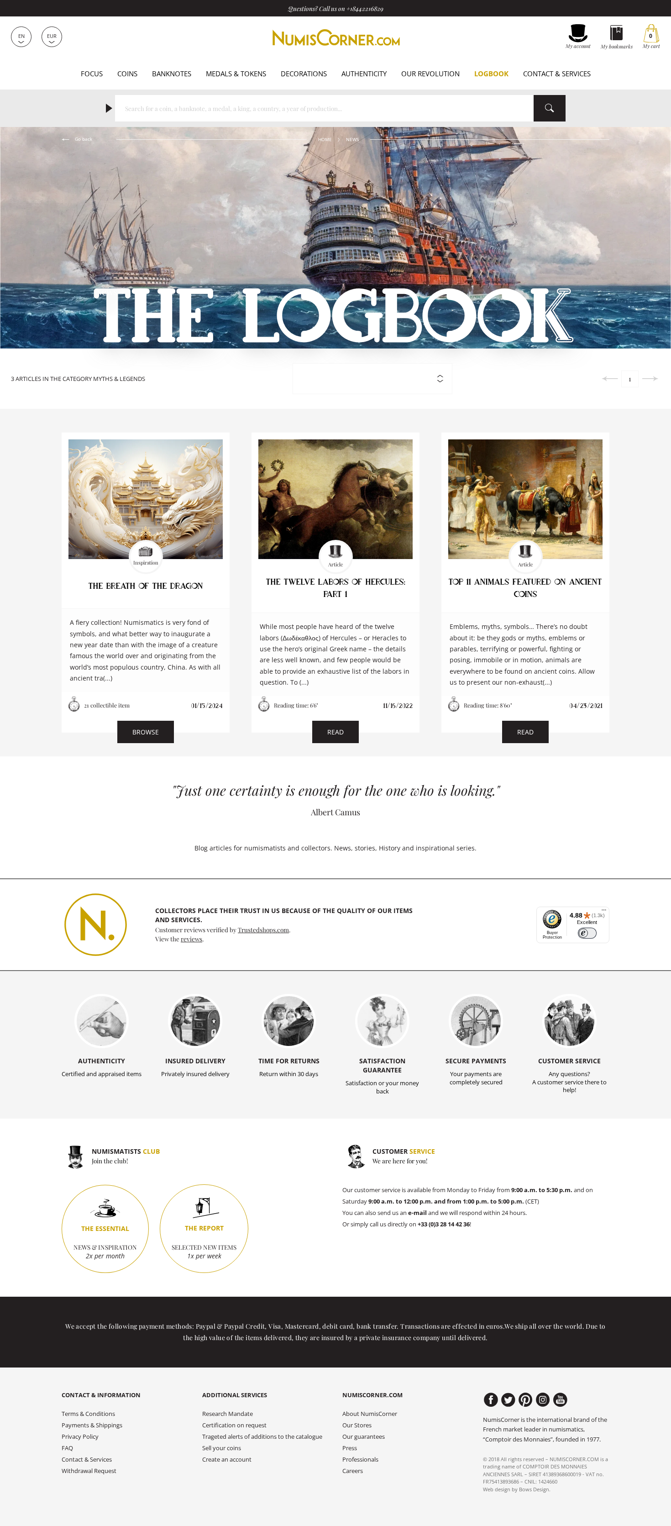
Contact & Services (557, 73)
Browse (145, 732)
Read (335, 732)
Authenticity (364, 73)
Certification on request (234, 1425)
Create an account (227, 1459)
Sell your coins (221, 1448)
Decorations (304, 73)
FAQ (67, 1448)
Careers (352, 1471)
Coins (127, 73)
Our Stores (357, 1425)
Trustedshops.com (263, 929)
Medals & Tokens (236, 73)
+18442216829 (364, 8)
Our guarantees (363, 1437)
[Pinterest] (526, 1400)
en (21, 35)
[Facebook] (491, 1400)
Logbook (491, 73)
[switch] (587, 933)
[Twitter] (508, 1400)
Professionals (360, 1459)
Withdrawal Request (89, 1471)
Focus (92, 73)
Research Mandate (227, 1414)
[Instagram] (543, 1400)
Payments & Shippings (92, 1425)
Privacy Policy (80, 1437)
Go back (82, 139)
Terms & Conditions (88, 1414)
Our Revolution (430, 73)
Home (325, 140)
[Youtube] (560, 1400)
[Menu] (603, 912)
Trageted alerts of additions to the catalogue (262, 1437)
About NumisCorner (369, 1414)
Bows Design (534, 1489)
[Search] (550, 108)
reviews (191, 939)
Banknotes (171, 73)
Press (349, 1448)
